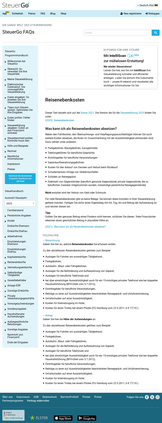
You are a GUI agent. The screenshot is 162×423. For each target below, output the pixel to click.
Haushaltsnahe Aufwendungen (15, 315)
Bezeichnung (52, 240)
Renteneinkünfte (16, 262)
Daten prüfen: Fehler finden (18, 119)
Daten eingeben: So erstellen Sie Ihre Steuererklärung (18, 100)
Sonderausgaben (16, 308)
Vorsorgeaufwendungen (20, 303)
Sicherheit (17, 13)
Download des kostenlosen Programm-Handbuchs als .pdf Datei (20, 178)
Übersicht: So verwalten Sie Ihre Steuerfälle (17, 71)
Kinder (11, 220)
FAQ (43, 13)
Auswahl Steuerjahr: (16, 197)
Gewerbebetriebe (16, 280)
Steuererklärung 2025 (132, 112)
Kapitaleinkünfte (16, 256)
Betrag (49, 315)
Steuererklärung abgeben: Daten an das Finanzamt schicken (17, 129)
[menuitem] (148, 5)
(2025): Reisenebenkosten (59, 120)
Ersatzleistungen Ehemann (16, 243)
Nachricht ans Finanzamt (15, 336)
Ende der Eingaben (17, 342)
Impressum (13, 163)
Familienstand (15, 210)
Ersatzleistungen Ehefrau (16, 250)
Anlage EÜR (13, 285)
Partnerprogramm (12, 400)
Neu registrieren (132, 13)
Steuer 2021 (87, 112)
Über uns (7, 396)
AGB (36, 396)
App (5, 13)
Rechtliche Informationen (15, 157)
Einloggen (154, 13)
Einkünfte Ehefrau (17, 231)
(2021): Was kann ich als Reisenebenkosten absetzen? (75, 226)
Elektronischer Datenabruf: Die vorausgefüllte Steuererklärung (16, 88)
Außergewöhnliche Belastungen (17, 323)
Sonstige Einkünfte (17, 290)
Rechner (11, 151)
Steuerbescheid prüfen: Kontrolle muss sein (20, 139)
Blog (52, 13)
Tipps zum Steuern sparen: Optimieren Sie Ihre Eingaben (20, 110)
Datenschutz (49, 396)
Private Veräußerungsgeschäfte (20, 297)
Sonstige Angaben (17, 329)
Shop (63, 13)
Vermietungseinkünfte (19, 267)
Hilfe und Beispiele (17, 145)
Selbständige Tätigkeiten (14, 274)
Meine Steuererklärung (19, 79)
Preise (31, 13)
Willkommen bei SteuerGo (16, 62)
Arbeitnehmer (14, 236)
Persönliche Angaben (19, 215)
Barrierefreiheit (70, 396)
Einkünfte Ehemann (18, 225)
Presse (11, 169)
